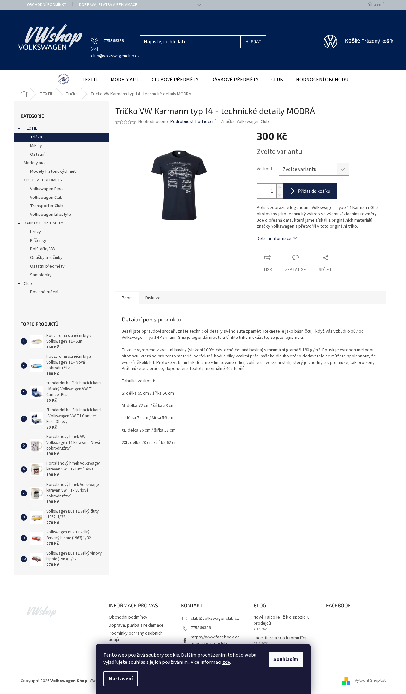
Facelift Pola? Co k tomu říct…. (283, 638)
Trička (36, 137)
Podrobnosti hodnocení (193, 122)
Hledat (253, 41)
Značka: (245, 122)
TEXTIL (30, 128)
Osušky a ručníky (46, 257)
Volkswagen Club (46, 197)
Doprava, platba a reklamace (108, 5)
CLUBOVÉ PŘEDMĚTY (43, 180)
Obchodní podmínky (46, 5)
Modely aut (34, 163)
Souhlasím (285, 659)
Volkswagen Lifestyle (50, 214)
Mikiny (36, 146)
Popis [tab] (127, 298)
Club (28, 283)
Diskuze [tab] (152, 298)
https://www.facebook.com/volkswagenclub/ (215, 640)
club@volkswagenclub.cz (215, 618)
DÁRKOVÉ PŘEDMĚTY (43, 223)
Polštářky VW (42, 249)
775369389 (201, 628)
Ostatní (37, 154)
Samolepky (41, 275)
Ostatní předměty (47, 266)
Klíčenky (38, 240)
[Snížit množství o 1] (279, 194)
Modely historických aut (53, 171)
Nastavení (121, 678)
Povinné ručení (44, 292)
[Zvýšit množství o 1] (279, 187)
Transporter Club (46, 206)
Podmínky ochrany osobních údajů (136, 636)
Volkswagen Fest (46, 189)
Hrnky (35, 232)
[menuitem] (63, 79)
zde (226, 662)
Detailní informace (274, 238)
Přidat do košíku (314, 191)
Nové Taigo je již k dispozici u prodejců (282, 620)
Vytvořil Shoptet (370, 681)
